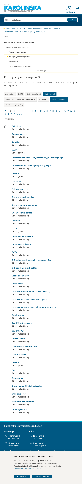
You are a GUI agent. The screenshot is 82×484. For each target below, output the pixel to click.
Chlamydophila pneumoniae (24, 205)
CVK (13, 370)
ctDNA (14, 362)
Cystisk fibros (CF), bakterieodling (27, 386)
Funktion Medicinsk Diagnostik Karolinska (33, 29)
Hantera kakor (22, 477)
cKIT (13, 228)
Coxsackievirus (18, 338)
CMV (14, 252)
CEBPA (14, 149)
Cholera (15, 220)
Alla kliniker (9, 94)
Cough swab (17, 315)
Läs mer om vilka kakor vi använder (28, 469)
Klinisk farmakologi (34, 94)
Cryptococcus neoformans (24, 346)
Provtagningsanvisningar (35, 31)
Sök (72, 20)
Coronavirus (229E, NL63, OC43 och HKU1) (31, 291)
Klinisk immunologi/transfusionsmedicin (20, 99)
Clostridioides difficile (21, 236)
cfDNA (14, 173)
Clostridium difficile (20, 244)
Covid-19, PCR (18, 331)
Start (8, 29)
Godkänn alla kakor (42, 477)
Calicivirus (16, 126)
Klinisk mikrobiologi (59, 99)
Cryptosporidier (19, 354)
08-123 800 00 (13, 439)
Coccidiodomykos (20, 275)
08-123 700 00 (38, 439)
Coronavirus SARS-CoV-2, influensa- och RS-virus (34, 307)
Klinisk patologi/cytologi (14, 105)
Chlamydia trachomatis (22, 197)
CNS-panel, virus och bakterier (25, 268)
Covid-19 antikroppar (21, 323)
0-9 (20, 114)
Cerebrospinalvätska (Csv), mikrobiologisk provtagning (37, 157)
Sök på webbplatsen (13, 20)
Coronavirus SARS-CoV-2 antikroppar (28, 299)
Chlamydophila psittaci (22, 212)
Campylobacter (18, 134)
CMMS (20, 94)
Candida (15, 142)
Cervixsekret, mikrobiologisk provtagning (30, 165)
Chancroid (16, 181)
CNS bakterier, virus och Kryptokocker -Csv (31, 260)
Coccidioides (17, 283)
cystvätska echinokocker (23, 401)
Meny (78, 10)
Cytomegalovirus (19, 409)
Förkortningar (13, 61)
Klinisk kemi (43, 99)
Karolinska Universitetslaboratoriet (18, 47)
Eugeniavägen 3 (39, 446)
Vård (13, 29)
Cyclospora (17, 378)
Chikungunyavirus (20, 189)
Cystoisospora (18, 394)
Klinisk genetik (50, 94)
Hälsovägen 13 (14, 446)
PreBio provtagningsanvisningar (20, 66)
